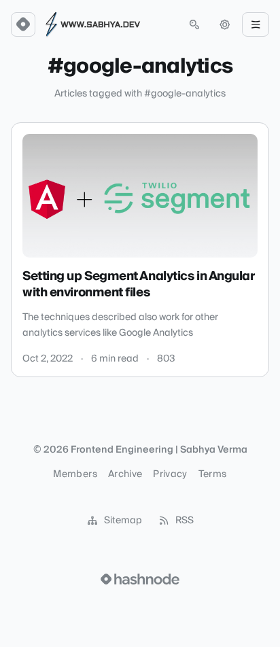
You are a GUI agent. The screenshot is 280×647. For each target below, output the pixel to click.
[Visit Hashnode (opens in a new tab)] (140, 579)
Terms (212, 474)
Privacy (170, 474)
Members (75, 474)
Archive (125, 474)
